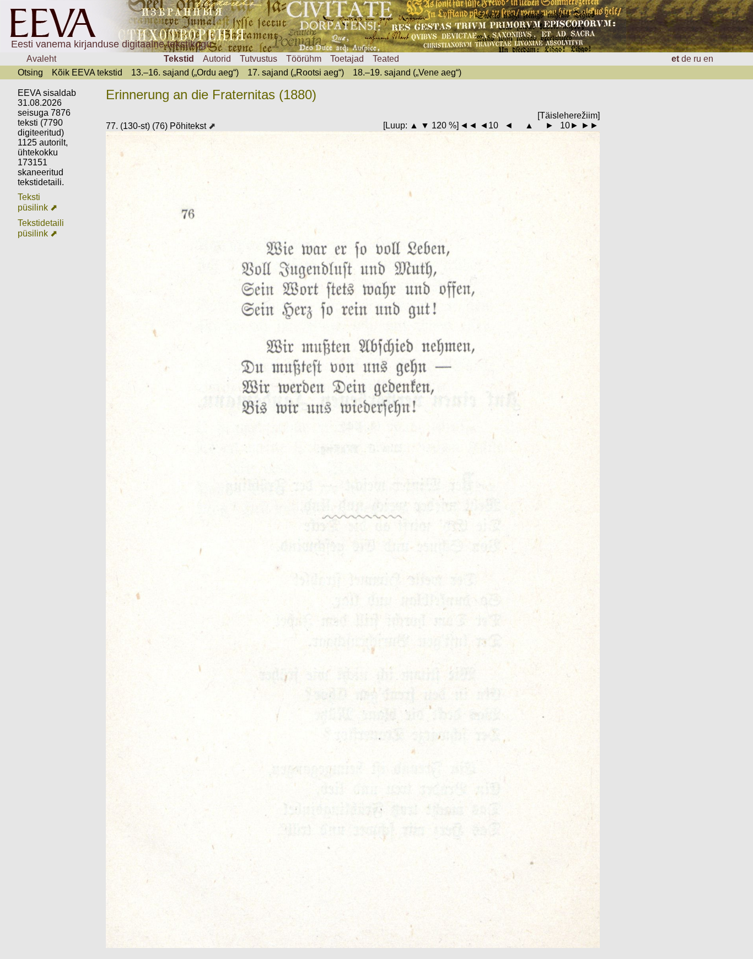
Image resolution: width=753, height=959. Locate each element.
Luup (395, 125)
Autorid (217, 58)
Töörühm (303, 58)
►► (590, 125)
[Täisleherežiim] (568, 115)
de (686, 58)
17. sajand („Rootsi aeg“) (296, 72)
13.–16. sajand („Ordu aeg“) (185, 72)
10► (569, 125)
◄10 (489, 125)
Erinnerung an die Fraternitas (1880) (211, 94)
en (708, 58)
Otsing (30, 72)
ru (697, 58)
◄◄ (468, 125)
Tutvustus (258, 58)
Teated (386, 58)
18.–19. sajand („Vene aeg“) (407, 72)
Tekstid (179, 58)
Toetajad (347, 58)
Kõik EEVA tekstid (87, 72)
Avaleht (41, 58)
